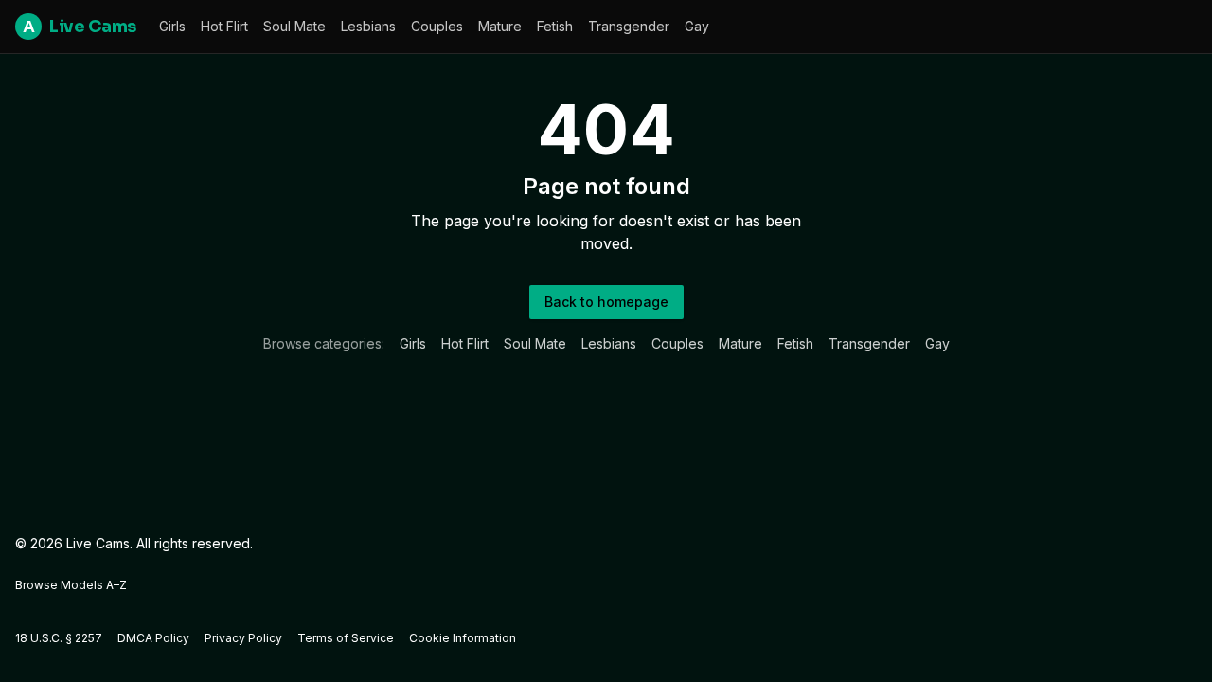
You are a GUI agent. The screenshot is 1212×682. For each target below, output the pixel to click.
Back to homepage (606, 302)
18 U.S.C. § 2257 (58, 638)
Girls (172, 26)
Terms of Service (345, 638)
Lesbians (368, 26)
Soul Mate (294, 26)
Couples (437, 26)
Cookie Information (462, 638)
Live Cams (79, 26)
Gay (697, 26)
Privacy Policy (243, 638)
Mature (500, 26)
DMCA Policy (153, 638)
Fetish (555, 26)
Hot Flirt (224, 26)
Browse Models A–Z (71, 585)
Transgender (628, 26)
